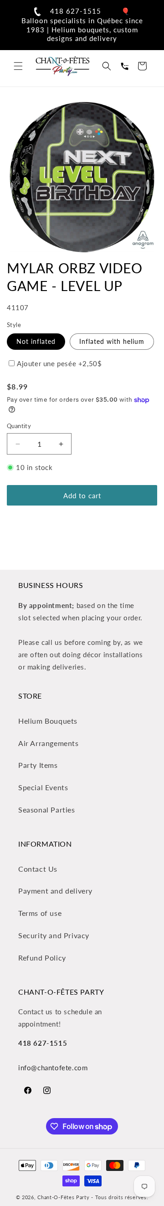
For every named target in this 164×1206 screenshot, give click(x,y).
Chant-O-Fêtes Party (63, 1197)
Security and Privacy (53, 935)
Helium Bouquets (47, 720)
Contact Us (37, 868)
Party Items (38, 765)
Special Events (43, 787)
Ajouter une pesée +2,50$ (59, 363)
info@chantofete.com (52, 1067)
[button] (18, 66)
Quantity (19, 425)
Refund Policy (42, 957)
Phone (124, 66)
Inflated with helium (111, 341)
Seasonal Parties (46, 809)
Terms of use (40, 913)
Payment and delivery (55, 890)
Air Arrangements (48, 743)
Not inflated (36, 341)
